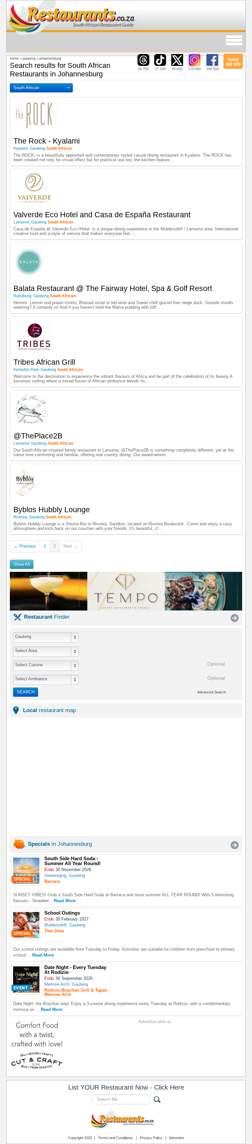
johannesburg (50, 58)
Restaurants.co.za (126, 1121)
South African (26, 87)
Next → (70, 546)
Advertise (176, 1138)
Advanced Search (211, 692)
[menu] (234, 40)
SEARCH (25, 691)
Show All (21, 564)
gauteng (29, 58)
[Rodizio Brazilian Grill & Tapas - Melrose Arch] (26, 979)
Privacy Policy (151, 1138)
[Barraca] (26, 870)
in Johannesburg (60, 844)
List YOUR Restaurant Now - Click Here (126, 1087)
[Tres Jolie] (26, 925)
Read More (64, 900)
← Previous (25, 546)
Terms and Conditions (115, 1138)
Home (14, 58)
